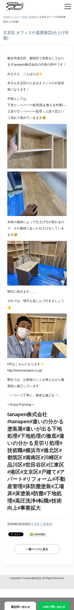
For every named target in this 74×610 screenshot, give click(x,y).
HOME (6, 17)
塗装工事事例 (29, 17)
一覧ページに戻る (37, 549)
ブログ (16, 17)
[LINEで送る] (37, 534)
